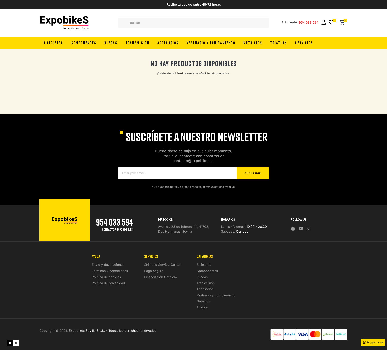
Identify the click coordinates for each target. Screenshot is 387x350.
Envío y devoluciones (108, 265)
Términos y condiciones (110, 271)
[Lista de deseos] (331, 22)
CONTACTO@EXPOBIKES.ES (117, 229)
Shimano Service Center (162, 265)
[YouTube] (300, 229)
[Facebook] (293, 229)
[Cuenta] (323, 23)
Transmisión (206, 283)
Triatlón (202, 307)
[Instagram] (308, 229)
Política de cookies (106, 277)
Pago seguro (153, 271)
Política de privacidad (108, 283)
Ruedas (202, 277)
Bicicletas (204, 265)
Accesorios (205, 289)
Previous (146, 4)
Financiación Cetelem (160, 277)
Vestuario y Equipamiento (216, 295)
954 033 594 (308, 22)
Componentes (207, 271)
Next (241, 4)
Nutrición (203, 301)
